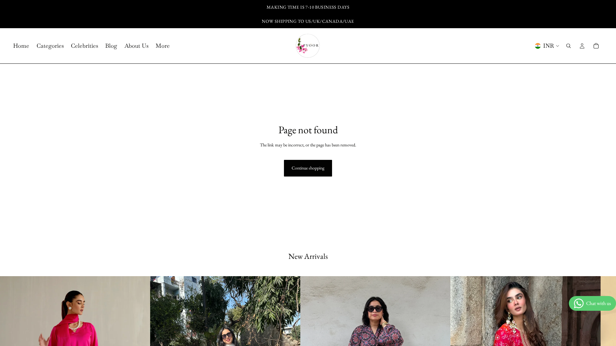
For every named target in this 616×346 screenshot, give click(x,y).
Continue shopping (308, 168)
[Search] (568, 46)
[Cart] (596, 46)
